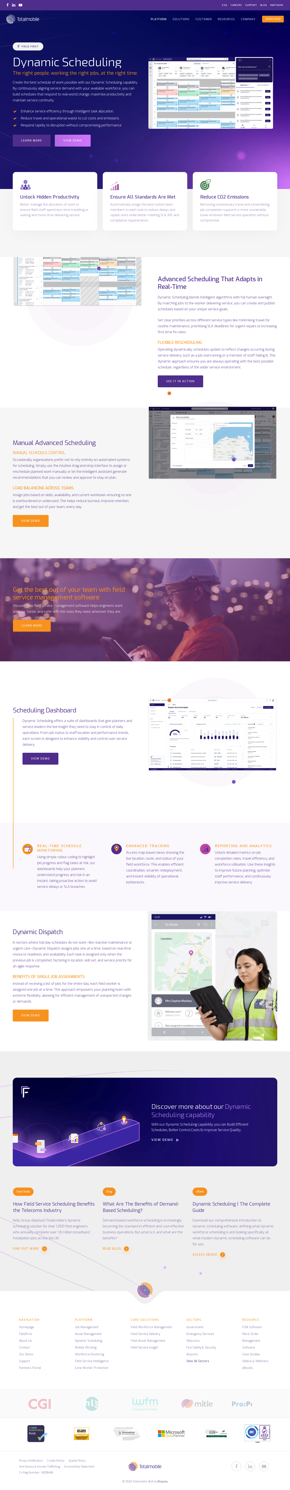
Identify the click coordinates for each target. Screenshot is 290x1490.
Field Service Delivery (145, 1334)
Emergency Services (200, 1334)
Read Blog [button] (112, 1249)
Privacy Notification (31, 1460)
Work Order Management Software (251, 1341)
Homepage (26, 1327)
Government (195, 1327)
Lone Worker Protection (91, 1368)
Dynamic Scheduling (88, 1341)
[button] (28, 46)
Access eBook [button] (205, 1255)
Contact (24, 1348)
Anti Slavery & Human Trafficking (39, 1466)
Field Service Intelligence (92, 1361)
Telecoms (193, 1341)
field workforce (137, 864)
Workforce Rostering (89, 1354)
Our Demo (26, 1354)
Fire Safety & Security (201, 1348)
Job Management (87, 1327)
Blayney (163, 1481)
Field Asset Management (148, 1341)
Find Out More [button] (26, 1249)
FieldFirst (25, 1334)
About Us (25, 1341)
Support (24, 1361)
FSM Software (252, 1327)
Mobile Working (85, 1348)
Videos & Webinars (255, 1361)
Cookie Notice (56, 1460)
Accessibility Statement (79, 1466)
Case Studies (251, 1354)
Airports (192, 1354)
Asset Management (88, 1334)
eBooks (247, 1368)
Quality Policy (77, 1460)
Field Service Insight (144, 1348)
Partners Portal (30, 1368)
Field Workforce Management (151, 1327)
